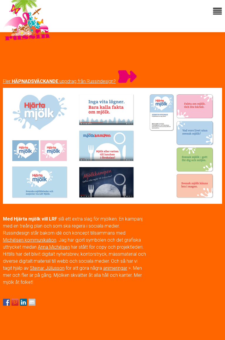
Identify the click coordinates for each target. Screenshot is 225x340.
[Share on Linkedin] (23, 302)
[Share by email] (31, 302)
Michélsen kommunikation (29, 240)
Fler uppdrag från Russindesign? (59, 81)
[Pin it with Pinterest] (14, 302)
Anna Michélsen (54, 247)
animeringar (115, 268)
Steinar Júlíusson (47, 268)
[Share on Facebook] (6, 302)
